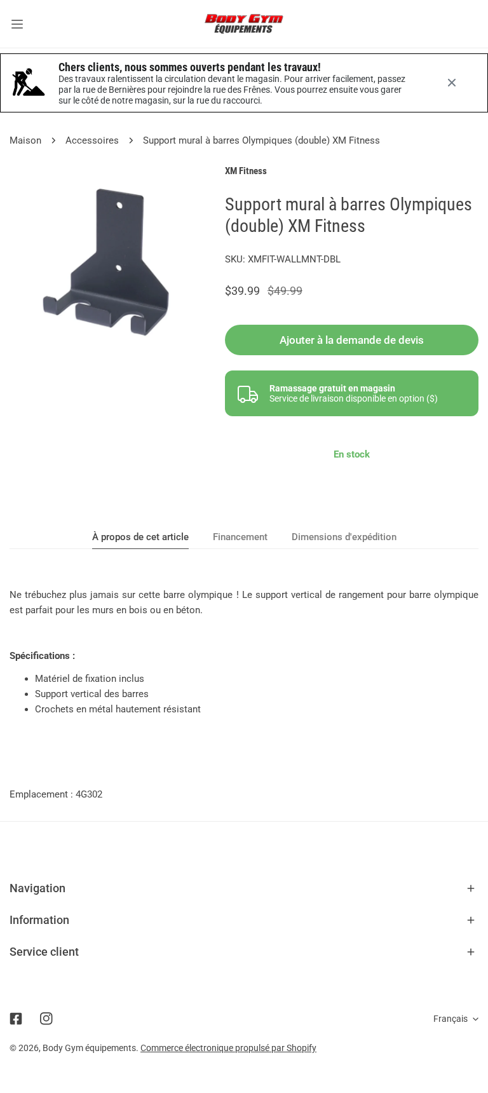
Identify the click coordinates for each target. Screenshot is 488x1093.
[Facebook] (16, 1018)
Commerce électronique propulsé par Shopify (228, 1048)
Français (450, 1019)
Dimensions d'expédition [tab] (344, 537)
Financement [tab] (240, 537)
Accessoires (92, 140)
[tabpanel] (244, 652)
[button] (244, 888)
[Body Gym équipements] (244, 24)
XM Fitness (246, 171)
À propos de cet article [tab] (140, 537)
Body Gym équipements (89, 1048)
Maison (25, 140)
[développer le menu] (17, 24)
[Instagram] (46, 1018)
